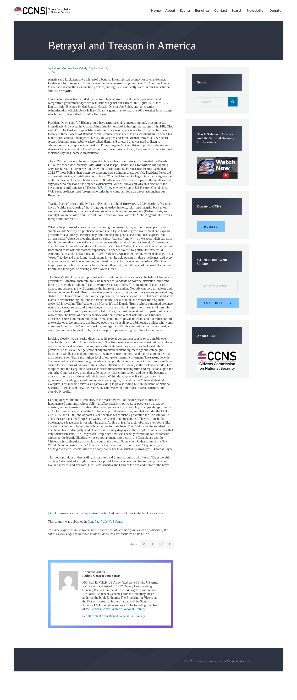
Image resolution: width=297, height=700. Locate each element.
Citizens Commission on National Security (118, 609)
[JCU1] (101, 187)
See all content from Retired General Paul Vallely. (114, 616)
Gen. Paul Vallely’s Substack (105, 521)
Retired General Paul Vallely (68, 68)
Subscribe (213, 303)
